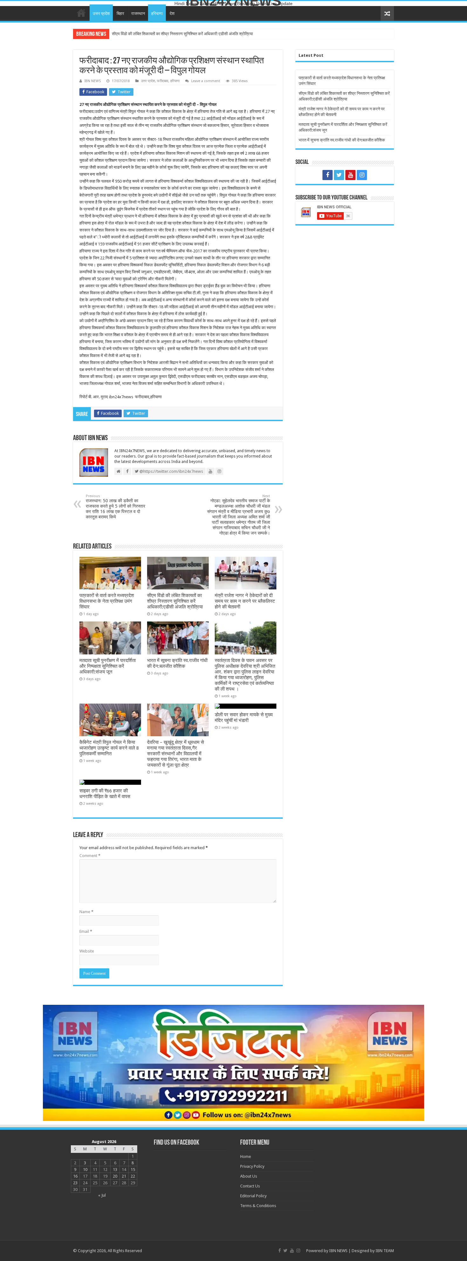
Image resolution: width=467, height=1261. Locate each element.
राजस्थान (138, 13)
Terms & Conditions (258, 1205)
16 (75, 1176)
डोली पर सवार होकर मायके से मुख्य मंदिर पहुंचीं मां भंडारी (244, 717)
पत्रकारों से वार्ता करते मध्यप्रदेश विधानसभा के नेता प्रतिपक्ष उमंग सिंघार (106, 601)
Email (85, 931)
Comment (89, 855)
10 (85, 1169)
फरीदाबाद (162, 81)
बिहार (120, 13)
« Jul (102, 1195)
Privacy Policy (252, 1166)
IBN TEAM (385, 1250)
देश (172, 13)
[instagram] (362, 175)
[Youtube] (350, 175)
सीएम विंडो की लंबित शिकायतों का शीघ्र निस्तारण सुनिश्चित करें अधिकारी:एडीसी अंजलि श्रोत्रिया (175, 601)
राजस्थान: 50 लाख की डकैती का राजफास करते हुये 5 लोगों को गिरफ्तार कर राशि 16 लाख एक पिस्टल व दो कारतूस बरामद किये (115, 506)
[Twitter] (339, 175)
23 (75, 1182)
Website (86, 951)
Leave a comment (205, 81)
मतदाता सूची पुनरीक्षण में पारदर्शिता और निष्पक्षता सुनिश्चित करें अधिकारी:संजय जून (107, 666)
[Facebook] (327, 175)
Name (86, 911)
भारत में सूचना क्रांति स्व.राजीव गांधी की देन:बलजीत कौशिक (177, 663)
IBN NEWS (93, 81)
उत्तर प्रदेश (101, 13)
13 (115, 1169)
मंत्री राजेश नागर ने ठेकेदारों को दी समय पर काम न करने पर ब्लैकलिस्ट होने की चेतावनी (174, 33)
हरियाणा (157, 13)
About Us (248, 1176)
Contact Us (250, 1186)
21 (124, 1176)
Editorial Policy (253, 1195)
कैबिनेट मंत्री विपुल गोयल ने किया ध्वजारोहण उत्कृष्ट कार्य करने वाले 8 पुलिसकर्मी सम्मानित (109, 748)
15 (133, 1169)
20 (115, 1176)
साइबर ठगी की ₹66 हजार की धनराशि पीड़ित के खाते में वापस (104, 793)
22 (133, 1176)
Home (81, 12)
